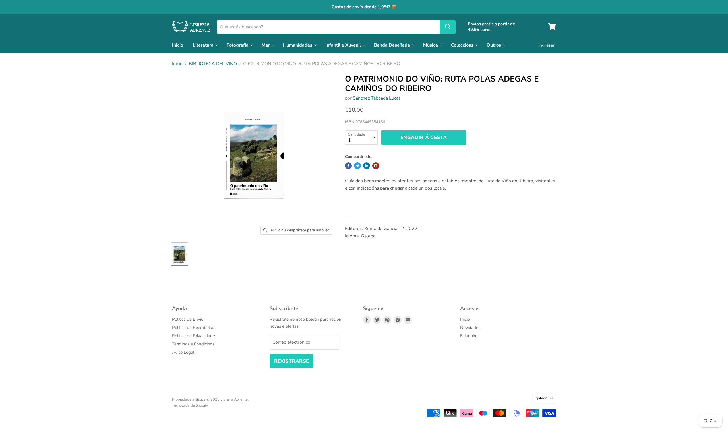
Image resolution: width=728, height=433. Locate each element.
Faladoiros (469, 336)
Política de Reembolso (193, 327)
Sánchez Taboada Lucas (377, 98)
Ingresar (546, 45)
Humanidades (298, 45)
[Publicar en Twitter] (357, 165)
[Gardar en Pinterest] (375, 165)
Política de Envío (187, 319)
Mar (266, 45)
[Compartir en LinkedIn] (366, 165)
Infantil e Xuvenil (343, 45)
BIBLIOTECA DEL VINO (213, 63)
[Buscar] (448, 26)
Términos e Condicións (193, 344)
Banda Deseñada (392, 45)
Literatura (204, 45)
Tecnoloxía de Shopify (190, 405)
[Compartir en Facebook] (348, 165)
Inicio (177, 45)
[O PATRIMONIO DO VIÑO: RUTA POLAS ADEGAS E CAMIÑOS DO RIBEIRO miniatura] (179, 254)
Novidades (470, 327)
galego (541, 398)
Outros (494, 45)
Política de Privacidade (193, 336)
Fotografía (238, 45)
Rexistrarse (291, 361)
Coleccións (463, 45)
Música (431, 45)
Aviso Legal (183, 352)
